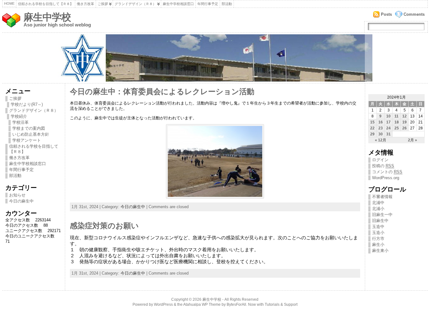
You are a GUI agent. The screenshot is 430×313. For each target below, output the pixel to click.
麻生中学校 (47, 17)
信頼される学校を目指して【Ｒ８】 (45, 4)
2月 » (412, 140)
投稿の (383, 165)
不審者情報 (382, 196)
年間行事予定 (207, 4)
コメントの (387, 171)
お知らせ (17, 195)
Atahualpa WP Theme (202, 304)
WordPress (163, 304)
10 (388, 116)
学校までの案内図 (28, 128)
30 (380, 134)
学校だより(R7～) (27, 104)
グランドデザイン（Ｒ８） (135, 4)
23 (380, 128)
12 (404, 116)
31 (388, 134)
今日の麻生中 (21, 201)
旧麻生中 (380, 220)
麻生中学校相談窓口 (178, 4)
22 (372, 128)
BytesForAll (236, 304)
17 (388, 122)
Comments (414, 14)
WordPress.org (385, 177)
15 (372, 122)
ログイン (380, 159)
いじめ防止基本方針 (30, 134)
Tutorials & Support (281, 304)
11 (396, 116)
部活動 (227, 4)
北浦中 (378, 202)
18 (396, 122)
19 (404, 122)
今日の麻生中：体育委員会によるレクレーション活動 (162, 92)
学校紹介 (19, 116)
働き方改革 (85, 4)
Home (9, 3)
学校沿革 (20, 122)
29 (372, 134)
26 (404, 128)
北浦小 (378, 208)
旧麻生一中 (382, 214)
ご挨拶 (103, 4)
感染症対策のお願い (104, 226)
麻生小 (378, 244)
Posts (386, 14)
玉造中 (378, 226)
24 (388, 128)
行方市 (378, 238)
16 (380, 122)
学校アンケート (26, 140)
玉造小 (378, 232)
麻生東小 (380, 250)
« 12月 (380, 140)
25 (396, 128)
